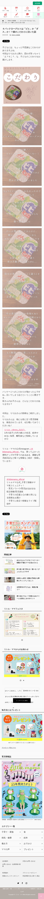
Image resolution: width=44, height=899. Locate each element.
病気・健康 (27, 10)
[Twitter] (18, 883)
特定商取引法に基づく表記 (31, 876)
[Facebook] (22, 883)
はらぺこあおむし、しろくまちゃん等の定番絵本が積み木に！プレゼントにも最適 (13, 692)
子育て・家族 (5, 10)
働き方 (5, 16)
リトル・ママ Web (20, 894)
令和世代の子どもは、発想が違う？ (27, 588)
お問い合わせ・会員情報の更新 (11, 865)
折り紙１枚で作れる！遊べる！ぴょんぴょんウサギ (28, 570)
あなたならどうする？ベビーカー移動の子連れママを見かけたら (28, 561)
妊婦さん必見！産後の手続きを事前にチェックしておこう (28, 579)
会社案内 (5, 861)
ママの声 (27, 16)
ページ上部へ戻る (41, 896)
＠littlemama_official (15, 479)
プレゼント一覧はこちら (9, 747)
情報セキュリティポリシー (10, 876)
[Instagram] (26, 883)
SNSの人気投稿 (16, 35)
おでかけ (16, 16)
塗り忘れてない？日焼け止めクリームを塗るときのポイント (28, 597)
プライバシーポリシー (30, 873)
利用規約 (5, 873)
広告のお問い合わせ (29, 861)
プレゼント (38, 16)
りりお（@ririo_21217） (15, 430)
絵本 (38, 10)
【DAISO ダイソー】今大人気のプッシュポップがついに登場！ (30, 692)
